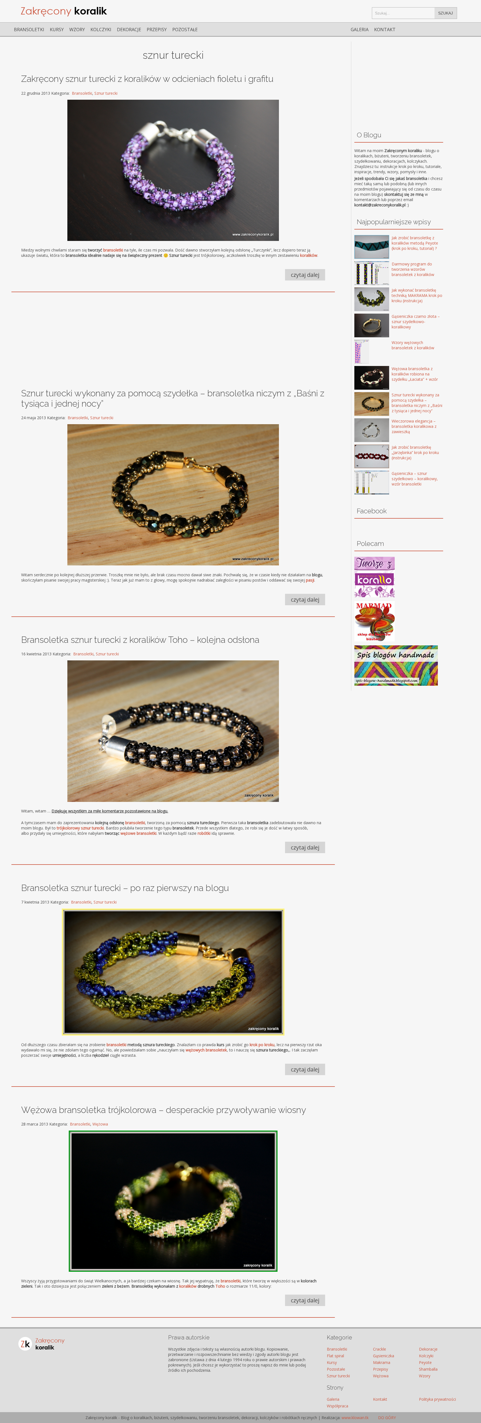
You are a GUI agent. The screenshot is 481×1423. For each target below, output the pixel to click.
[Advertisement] (172, 336)
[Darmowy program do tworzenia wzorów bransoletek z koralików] (363, 273)
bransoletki (135, 822)
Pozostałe (185, 29)
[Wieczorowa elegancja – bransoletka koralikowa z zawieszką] (363, 430)
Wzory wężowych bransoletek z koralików (413, 345)
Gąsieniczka (383, 1355)
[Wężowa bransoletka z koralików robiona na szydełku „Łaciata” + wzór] (363, 378)
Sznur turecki (105, 93)
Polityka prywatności (437, 1399)
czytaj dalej (305, 275)
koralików (188, 1286)
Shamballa (428, 1369)
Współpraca (337, 1406)
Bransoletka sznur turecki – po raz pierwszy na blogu (125, 888)
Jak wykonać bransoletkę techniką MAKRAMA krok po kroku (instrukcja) (417, 295)
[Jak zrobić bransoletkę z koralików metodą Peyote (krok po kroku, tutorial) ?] (363, 247)
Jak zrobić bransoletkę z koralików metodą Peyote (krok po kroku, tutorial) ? (415, 243)
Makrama (381, 1362)
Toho (220, 1286)
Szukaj (445, 13)
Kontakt (385, 29)
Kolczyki (100, 29)
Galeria (360, 29)
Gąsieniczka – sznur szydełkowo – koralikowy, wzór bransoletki (415, 479)
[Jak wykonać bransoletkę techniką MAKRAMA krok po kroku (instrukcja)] (363, 299)
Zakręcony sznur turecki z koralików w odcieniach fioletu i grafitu (147, 79)
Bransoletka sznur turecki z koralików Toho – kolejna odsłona (140, 639)
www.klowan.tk (355, 1417)
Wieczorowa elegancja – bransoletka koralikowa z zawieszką (414, 426)
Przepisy (157, 29)
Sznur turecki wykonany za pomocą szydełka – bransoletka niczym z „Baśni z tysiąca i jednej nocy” (417, 402)
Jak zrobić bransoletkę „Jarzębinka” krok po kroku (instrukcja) (415, 452)
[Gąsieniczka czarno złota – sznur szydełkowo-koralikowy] (363, 326)
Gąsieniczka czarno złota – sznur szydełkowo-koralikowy (416, 321)
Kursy (57, 29)
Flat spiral (335, 1355)
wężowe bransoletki (138, 833)
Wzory (77, 29)
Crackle (379, 1349)
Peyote (425, 1362)
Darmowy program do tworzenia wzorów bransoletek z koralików (413, 269)
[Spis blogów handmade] (396, 684)
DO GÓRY (386, 1417)
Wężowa (100, 1124)
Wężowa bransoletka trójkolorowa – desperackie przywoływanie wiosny (163, 1110)
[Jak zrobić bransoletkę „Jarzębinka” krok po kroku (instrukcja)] (363, 457)
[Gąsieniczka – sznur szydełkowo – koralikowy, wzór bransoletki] (363, 483)
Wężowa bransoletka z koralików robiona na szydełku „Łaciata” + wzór (415, 374)
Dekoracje (129, 29)
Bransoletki (29, 29)
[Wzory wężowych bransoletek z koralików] (363, 352)
